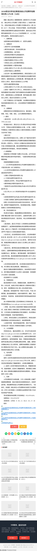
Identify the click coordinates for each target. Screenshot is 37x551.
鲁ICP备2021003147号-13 (27, 545)
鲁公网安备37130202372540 (8, 550)
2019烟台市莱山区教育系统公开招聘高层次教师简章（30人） (28, 441)
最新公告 (14, 6)
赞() (14, 426)
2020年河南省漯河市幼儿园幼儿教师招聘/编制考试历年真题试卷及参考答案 (9, 479)
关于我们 (12, 538)
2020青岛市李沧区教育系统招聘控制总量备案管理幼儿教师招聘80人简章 (27, 514)
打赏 (23, 426)
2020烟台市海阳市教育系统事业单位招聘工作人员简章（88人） (27, 496)
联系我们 (25, 538)
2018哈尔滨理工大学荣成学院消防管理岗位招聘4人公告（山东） (9, 441)
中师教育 (18, 2)
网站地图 (18, 545)
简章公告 (20, 6)
